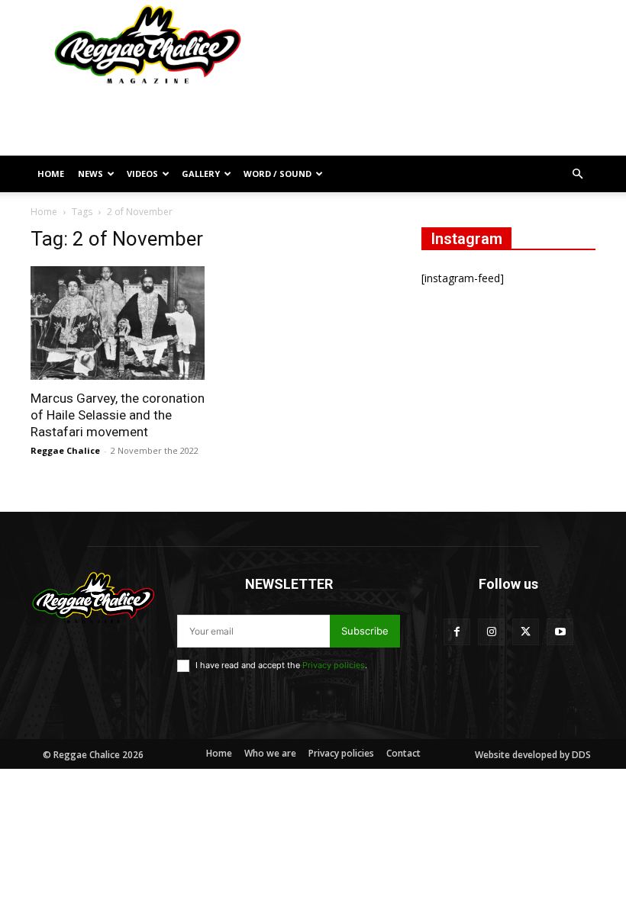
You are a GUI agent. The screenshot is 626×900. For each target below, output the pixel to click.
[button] (577, 174)
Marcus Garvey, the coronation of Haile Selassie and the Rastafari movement (118, 415)
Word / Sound (277, 173)
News (90, 173)
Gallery (201, 173)
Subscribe (365, 631)
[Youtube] (560, 632)
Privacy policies (333, 665)
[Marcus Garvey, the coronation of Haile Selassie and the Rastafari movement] (118, 323)
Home (50, 173)
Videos (142, 173)
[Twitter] (525, 632)
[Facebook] (457, 632)
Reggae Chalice (65, 450)
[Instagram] (491, 632)
